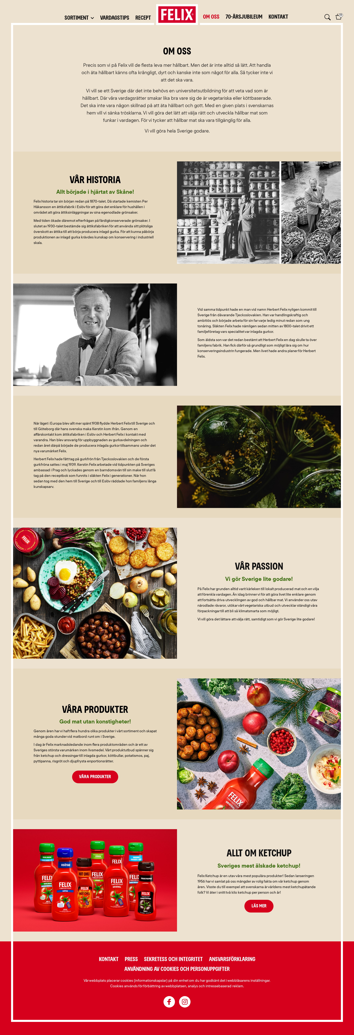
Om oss (211, 17)
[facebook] (169, 1002)
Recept (143, 18)
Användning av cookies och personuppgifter (177, 969)
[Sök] (327, 17)
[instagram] (185, 1002)
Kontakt (278, 17)
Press (131, 959)
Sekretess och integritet (173, 959)
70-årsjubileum (244, 17)
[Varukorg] (338, 19)
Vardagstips (114, 18)
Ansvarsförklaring (232, 959)
